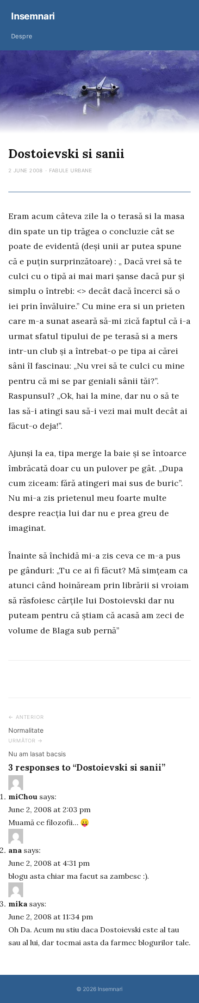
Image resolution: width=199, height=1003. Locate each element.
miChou (22, 796)
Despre (21, 36)
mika (17, 903)
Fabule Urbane (70, 170)
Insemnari (33, 16)
